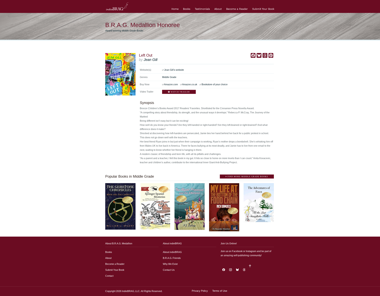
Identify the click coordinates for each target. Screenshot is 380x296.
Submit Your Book (263, 8)
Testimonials (202, 8)
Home (175, 8)
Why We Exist (170, 264)
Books (186, 8)
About (218, 8)
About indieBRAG (172, 252)
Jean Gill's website (174, 70)
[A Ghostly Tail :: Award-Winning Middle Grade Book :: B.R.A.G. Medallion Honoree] (155, 206)
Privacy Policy (200, 290)
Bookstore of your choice (215, 84)
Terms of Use (219, 290)
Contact (109, 276)
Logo (117, 6)
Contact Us (169, 270)
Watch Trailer (180, 92)
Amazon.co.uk (189, 84)
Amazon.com (171, 84)
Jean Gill (150, 60)
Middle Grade (169, 77)
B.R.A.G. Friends (172, 258)
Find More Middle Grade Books (247, 176)
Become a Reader (237, 8)
